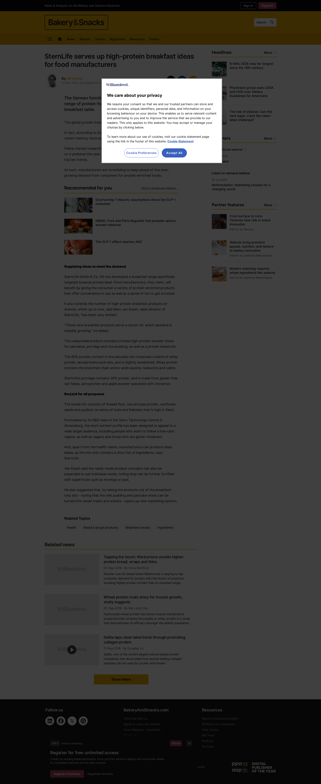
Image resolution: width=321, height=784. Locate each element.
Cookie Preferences (141, 153)
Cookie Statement (180, 141)
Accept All (174, 153)
